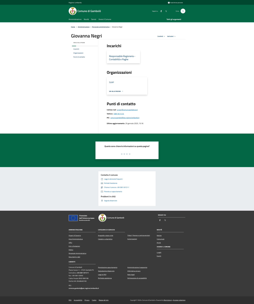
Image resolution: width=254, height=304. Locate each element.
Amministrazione (83, 27)
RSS (70, 300)
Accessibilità (78, 300)
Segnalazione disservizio (106, 271)
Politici (71, 250)
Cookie (94, 300)
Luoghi (159, 252)
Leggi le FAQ (102, 274)
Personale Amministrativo (77, 253)
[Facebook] (160, 11)
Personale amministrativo (101, 27)
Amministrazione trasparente (137, 267)
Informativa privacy (133, 271)
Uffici (70, 242)
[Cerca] (183, 11)
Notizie (159, 235)
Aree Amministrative (76, 239)
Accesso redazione (179, 300)
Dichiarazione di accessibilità (137, 278)
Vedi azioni (170, 36)
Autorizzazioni (132, 239)
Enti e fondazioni (74, 246)
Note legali (131, 274)
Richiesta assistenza (105, 278)
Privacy (87, 300)
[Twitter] (165, 11)
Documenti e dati (74, 257)
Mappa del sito (103, 300)
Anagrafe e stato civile (105, 235)
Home (73, 27)
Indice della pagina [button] (79, 43)
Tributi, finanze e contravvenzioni (138, 235)
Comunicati (160, 239)
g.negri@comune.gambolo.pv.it (127, 110)
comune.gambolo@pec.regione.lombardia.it (125, 118)
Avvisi (159, 242)
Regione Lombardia (75, 2)
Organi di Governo (75, 235)
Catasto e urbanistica (105, 239)
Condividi (160, 36)
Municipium (168, 300)
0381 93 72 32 (119, 114)
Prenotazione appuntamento (107, 267)
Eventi (159, 256)
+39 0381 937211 (82, 273)
